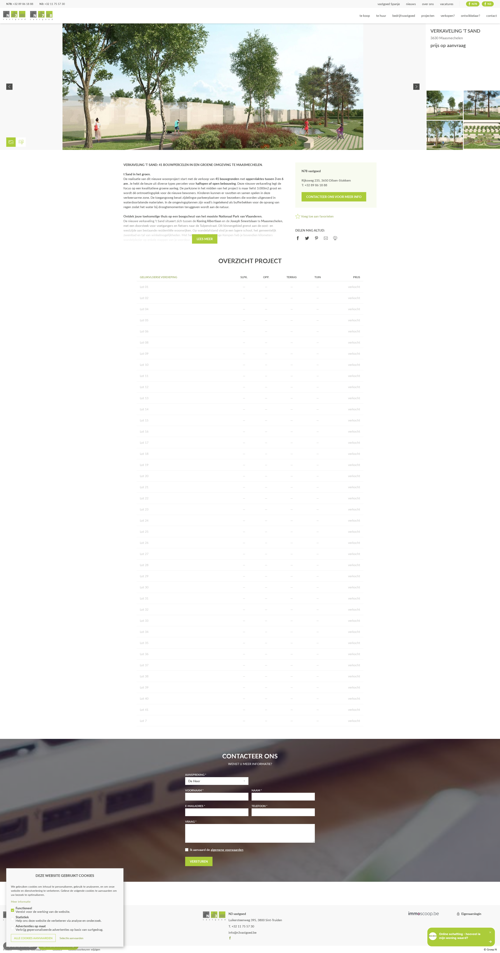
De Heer (194, 781)
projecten (427, 15)
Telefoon (259, 806)
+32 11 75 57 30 (55, 3)
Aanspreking (194, 774)
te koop (365, 15)
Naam (256, 790)
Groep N (28, 15)
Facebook (297, 238)
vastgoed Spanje (389, 4)
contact (491, 15)
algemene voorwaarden (227, 849)
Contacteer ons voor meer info (334, 197)
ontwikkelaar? (470, 15)
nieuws (411, 4)
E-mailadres (194, 806)
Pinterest (316, 238)
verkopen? (448, 15)
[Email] (325, 238)
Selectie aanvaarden (71, 938)
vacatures (446, 4)
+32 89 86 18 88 (23, 3)
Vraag (190, 821)
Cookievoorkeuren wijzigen (84, 949)
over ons (428, 4)
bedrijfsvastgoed (403, 15)
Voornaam (193, 790)
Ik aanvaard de (216, 849)
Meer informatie (20, 901)
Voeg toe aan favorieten (317, 216)
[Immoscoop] (423, 913)
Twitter (307, 238)
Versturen (199, 861)
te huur (381, 15)
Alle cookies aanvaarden (33, 938)
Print (335, 238)
